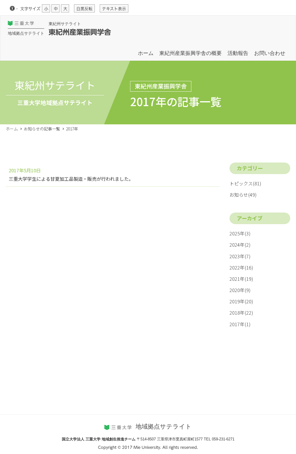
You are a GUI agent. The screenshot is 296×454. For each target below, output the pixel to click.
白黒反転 (84, 9)
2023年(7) (240, 256)
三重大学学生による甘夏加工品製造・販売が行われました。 (71, 178)
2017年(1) (240, 324)
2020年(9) (240, 290)
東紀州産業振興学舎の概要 (190, 53)
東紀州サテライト (65, 24)
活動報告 (237, 53)
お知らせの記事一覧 (42, 129)
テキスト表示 (114, 9)
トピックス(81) (245, 183)
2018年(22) (241, 312)
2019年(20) (241, 301)
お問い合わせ (269, 53)
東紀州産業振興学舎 (80, 32)
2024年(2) (240, 244)
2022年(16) (241, 267)
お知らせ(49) (243, 194)
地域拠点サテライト (26, 33)
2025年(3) (240, 233)
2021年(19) (241, 278)
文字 (30, 9)
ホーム (145, 53)
